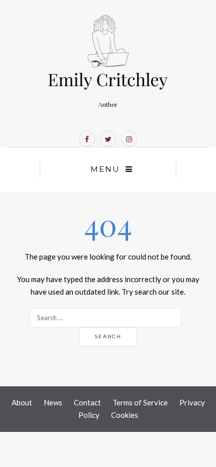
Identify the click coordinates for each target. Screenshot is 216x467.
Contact (87, 402)
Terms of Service (140, 402)
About (22, 402)
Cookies (124, 414)
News (53, 402)
